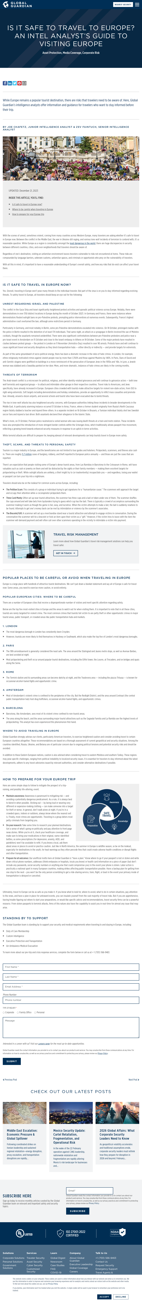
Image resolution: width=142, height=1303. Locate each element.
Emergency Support (106, 1269)
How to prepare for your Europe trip (28, 214)
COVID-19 (55, 1273)
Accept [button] (104, 1297)
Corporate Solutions (13, 1258)
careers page (44, 1044)
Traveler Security (36, 1258)
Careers (74, 1272)
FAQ (52, 1269)
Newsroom (56, 1262)
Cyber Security (35, 1265)
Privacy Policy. (94, 1203)
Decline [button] (121, 1297)
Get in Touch (64, 553)
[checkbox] (71, 1012)
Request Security (123, 5)
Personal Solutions (13, 1262)
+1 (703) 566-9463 (106, 1258)
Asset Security (34, 1262)
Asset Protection (52, 53)
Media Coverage (72, 53)
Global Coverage (79, 1268)
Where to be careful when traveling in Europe (32, 209)
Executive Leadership (81, 1264)
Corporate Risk (91, 53)
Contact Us (102, 1262)
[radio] (8, 1012)
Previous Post (10, 1080)
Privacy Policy (53, 1284)
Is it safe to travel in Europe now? (27, 204)
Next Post (133, 1080)
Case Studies (57, 1265)
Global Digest (57, 1258)
